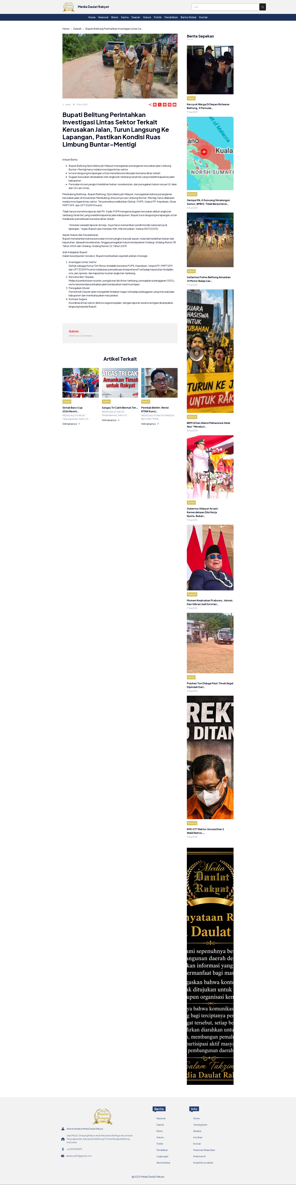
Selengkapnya (69, 423)
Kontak (197, 1143)
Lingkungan (162, 1156)
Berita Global (163, 1162)
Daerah (77, 28)
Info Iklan (197, 1137)
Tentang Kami (200, 1124)
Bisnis (159, 1131)
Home (65, 28)
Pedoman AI (199, 1156)
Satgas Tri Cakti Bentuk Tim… (120, 407)
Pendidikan (162, 1150)
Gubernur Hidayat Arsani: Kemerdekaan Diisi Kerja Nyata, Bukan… (202, 512)
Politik (160, 1143)
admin (68, 104)
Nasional (192, 194)
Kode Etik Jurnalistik (203, 1162)
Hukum (106, 401)
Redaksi (197, 1131)
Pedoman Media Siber (204, 1150)
